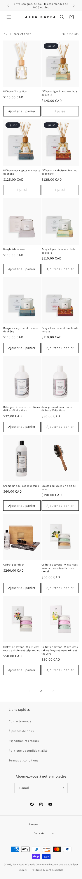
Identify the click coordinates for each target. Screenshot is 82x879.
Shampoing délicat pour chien (21, 485)
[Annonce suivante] (74, 5)
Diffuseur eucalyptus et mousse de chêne (21, 172)
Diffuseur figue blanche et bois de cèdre (60, 93)
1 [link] (29, 691)
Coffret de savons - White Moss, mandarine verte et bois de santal (60, 568)
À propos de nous (21, 731)
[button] (9, 17)
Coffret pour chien (14, 564)
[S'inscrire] (63, 788)
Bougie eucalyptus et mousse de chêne (20, 329)
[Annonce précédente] (8, 5)
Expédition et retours (24, 741)
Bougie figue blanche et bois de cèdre (58, 251)
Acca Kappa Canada (24, 864)
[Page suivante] (53, 691)
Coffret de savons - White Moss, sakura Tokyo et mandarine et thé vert (60, 650)
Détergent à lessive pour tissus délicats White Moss (21, 408)
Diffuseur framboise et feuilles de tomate (59, 172)
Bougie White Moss (14, 249)
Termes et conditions (23, 760)
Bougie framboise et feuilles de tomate (60, 329)
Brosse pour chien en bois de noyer (59, 487)
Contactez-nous (20, 721)
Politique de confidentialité (28, 751)
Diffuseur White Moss (15, 91)
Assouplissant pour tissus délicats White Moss (57, 408)
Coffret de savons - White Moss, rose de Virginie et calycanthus (21, 648)
